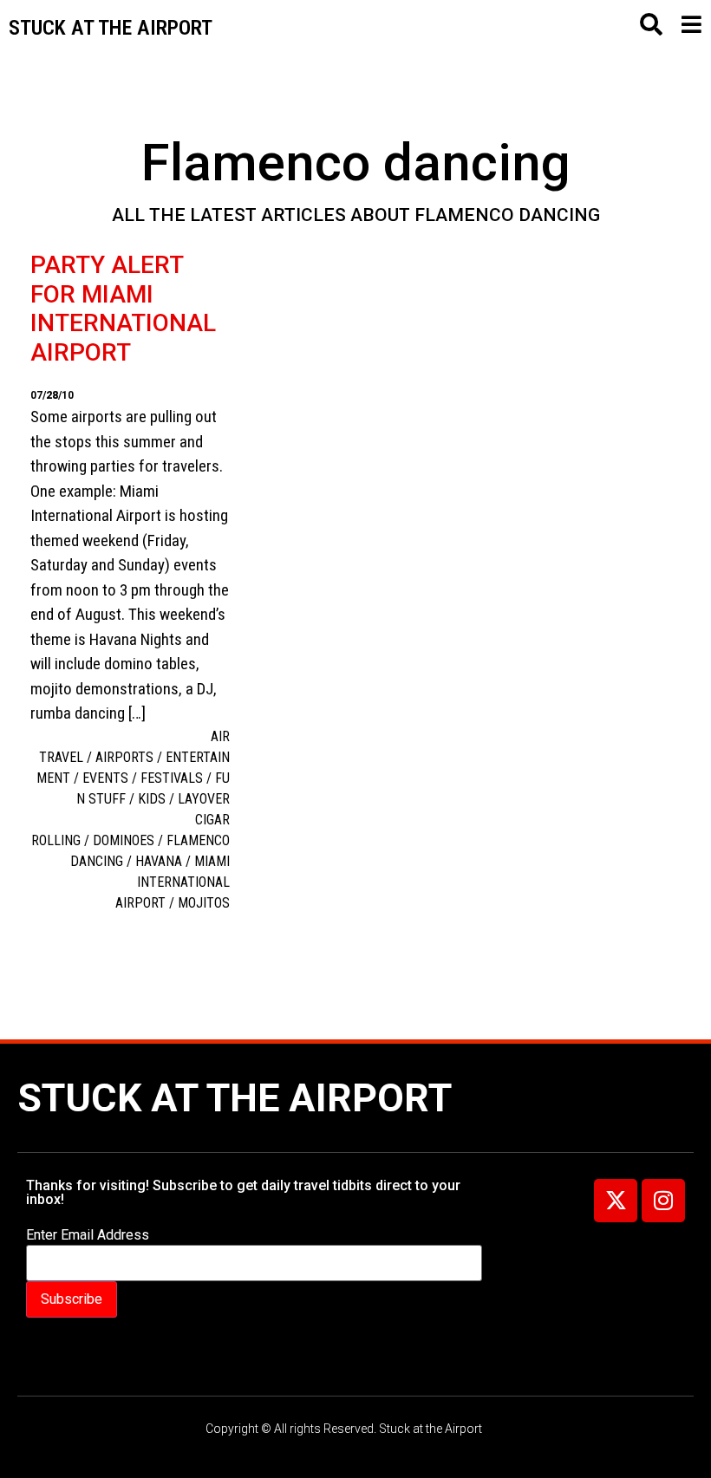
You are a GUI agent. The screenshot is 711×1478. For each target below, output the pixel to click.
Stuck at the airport (110, 28)
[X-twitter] (615, 1200)
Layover (204, 799)
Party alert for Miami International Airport (123, 309)
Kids (152, 799)
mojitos (204, 903)
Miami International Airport (172, 882)
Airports (124, 757)
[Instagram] (663, 1200)
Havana (158, 861)
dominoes (123, 840)
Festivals (171, 778)
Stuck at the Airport (234, 1098)
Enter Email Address (87, 1235)
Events (105, 778)
